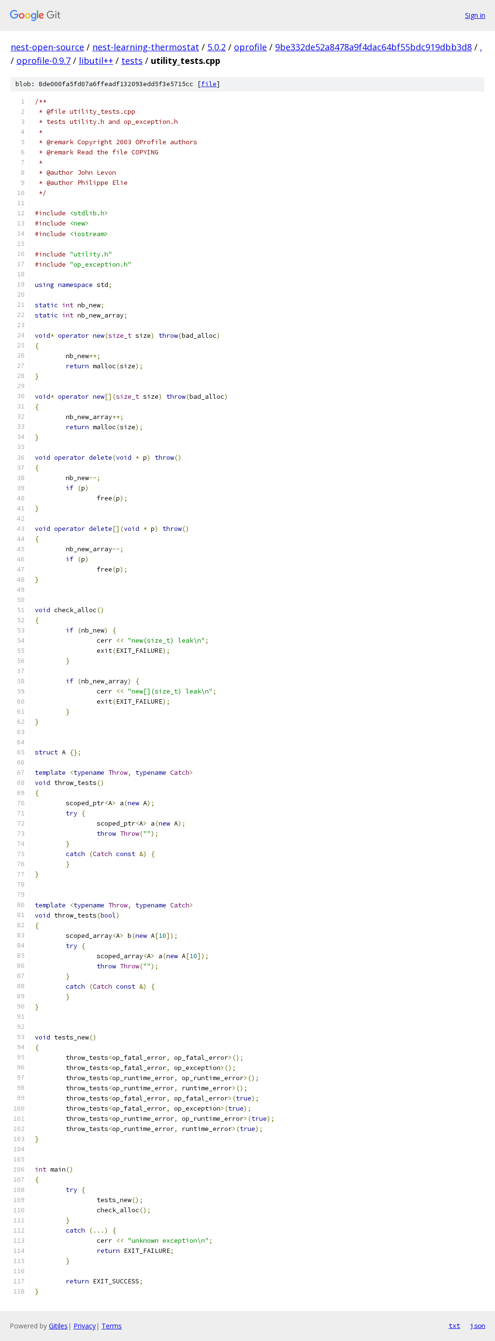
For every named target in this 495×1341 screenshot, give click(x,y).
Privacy (84, 1325)
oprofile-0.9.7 (43, 60)
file (209, 84)
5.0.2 (216, 47)
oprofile (250, 47)
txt (454, 1325)
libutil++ (96, 60)
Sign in (475, 15)
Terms (112, 1325)
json (477, 1325)
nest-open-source (47, 47)
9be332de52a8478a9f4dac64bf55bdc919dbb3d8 (373, 47)
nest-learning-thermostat (145, 47)
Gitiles (58, 1325)
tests (132, 60)
